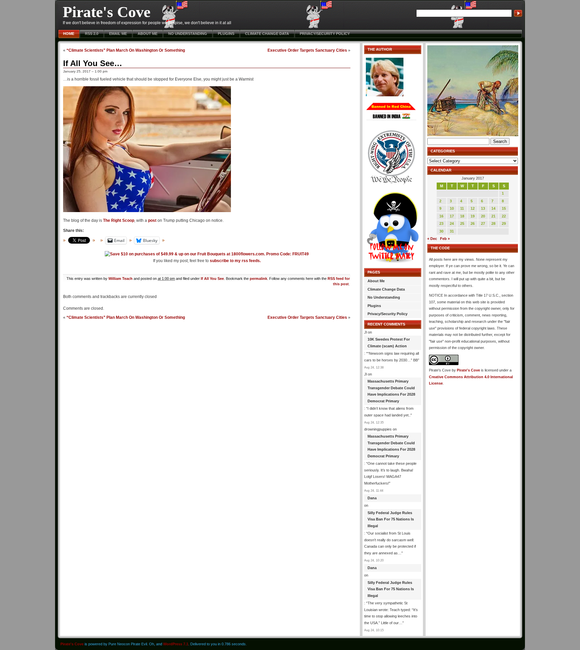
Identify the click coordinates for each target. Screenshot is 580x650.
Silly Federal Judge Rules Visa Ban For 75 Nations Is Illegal (391, 519)
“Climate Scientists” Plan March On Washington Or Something (125, 50)
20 (483, 216)
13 (483, 208)
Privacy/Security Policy (325, 34)
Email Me (118, 34)
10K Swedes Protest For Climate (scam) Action (389, 342)
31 (452, 231)
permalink (258, 279)
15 (504, 208)
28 (493, 223)
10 (452, 208)
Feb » (445, 239)
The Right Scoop (118, 220)
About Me (147, 34)
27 (483, 223)
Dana (372, 498)
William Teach (120, 279)
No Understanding (187, 34)
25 (462, 223)
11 (462, 208)
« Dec (432, 239)
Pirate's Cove (106, 11)
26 (473, 223)
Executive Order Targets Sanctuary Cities (307, 50)
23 (441, 223)
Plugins (226, 34)
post (152, 220)
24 (452, 223)
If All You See (212, 279)
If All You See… (92, 63)
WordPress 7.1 (175, 644)
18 (462, 216)
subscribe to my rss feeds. (235, 260)
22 (504, 216)
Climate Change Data (267, 34)
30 (441, 231)
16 (441, 216)
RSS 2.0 (91, 34)
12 (473, 208)
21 (493, 216)
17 (452, 216)
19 (473, 216)
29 (504, 223)
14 (493, 208)
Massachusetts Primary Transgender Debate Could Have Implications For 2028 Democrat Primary (391, 391)
